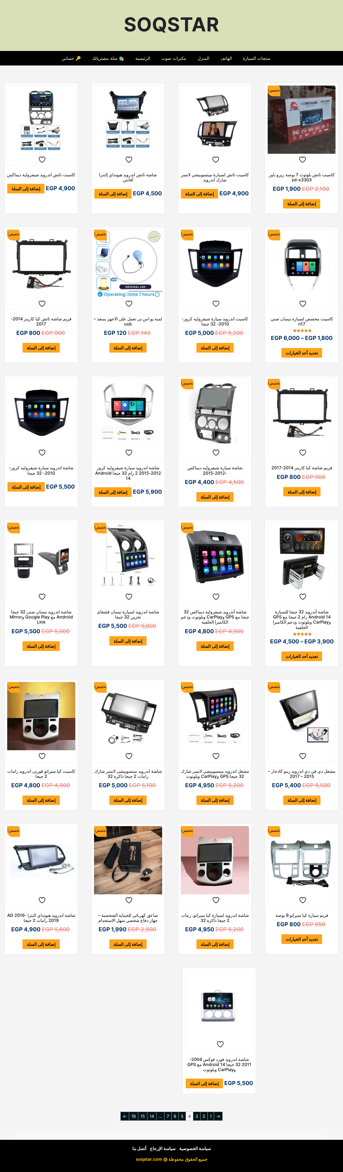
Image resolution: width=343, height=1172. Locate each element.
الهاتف (226, 58)
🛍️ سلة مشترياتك (108, 58)
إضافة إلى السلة (301, 203)
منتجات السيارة (256, 58)
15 (142, 1116)
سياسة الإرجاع (163, 1148)
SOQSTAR (171, 24)
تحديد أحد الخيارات (302, 353)
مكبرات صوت (173, 58)
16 (133, 1116)
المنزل (203, 58)
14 (152, 1116)
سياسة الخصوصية (195, 1148)
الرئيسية (142, 58)
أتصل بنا (139, 1148)
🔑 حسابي (71, 58)
